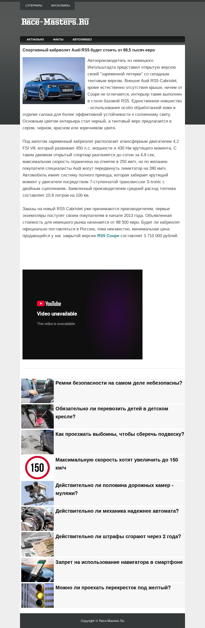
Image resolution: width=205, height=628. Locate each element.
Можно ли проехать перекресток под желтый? (113, 587)
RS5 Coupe (108, 235)
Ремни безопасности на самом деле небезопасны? (119, 382)
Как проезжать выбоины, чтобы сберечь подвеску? (120, 433)
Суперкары (34, 5)
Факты (58, 39)
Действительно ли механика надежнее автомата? (117, 510)
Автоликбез (82, 39)
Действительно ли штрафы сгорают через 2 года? (118, 536)
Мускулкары (60, 5)
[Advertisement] (81, 253)
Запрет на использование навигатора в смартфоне (119, 561)
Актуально (35, 39)
